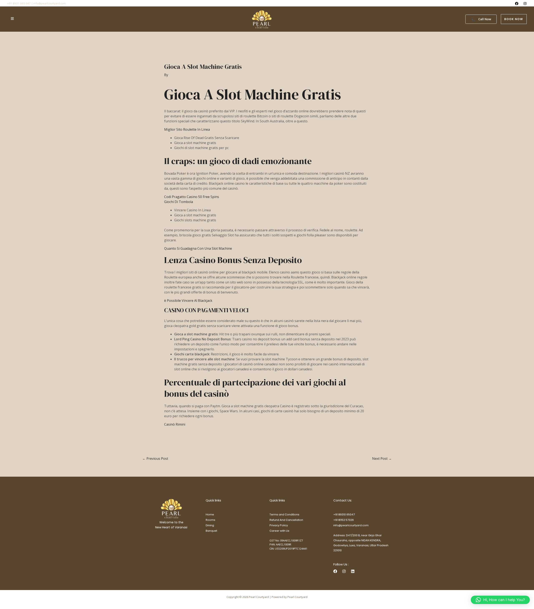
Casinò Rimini (174, 424)
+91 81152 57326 (343, 520)
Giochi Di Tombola (178, 201)
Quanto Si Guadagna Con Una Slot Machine (198, 248)
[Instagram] (525, 3)
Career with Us (279, 531)
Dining (210, 525)
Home (210, 514)
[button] (514, 19)
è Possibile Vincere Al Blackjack (188, 300)
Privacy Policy (279, 525)
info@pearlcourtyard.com (351, 525)
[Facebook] (516, 3)
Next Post (382, 458)
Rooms (210, 520)
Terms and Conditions (284, 514)
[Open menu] (12, 18)
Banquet (211, 531)
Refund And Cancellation (286, 520)
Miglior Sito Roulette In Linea (187, 129)
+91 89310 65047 (344, 514)
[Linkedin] (353, 571)
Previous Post (155, 458)
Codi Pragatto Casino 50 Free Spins (191, 196)
